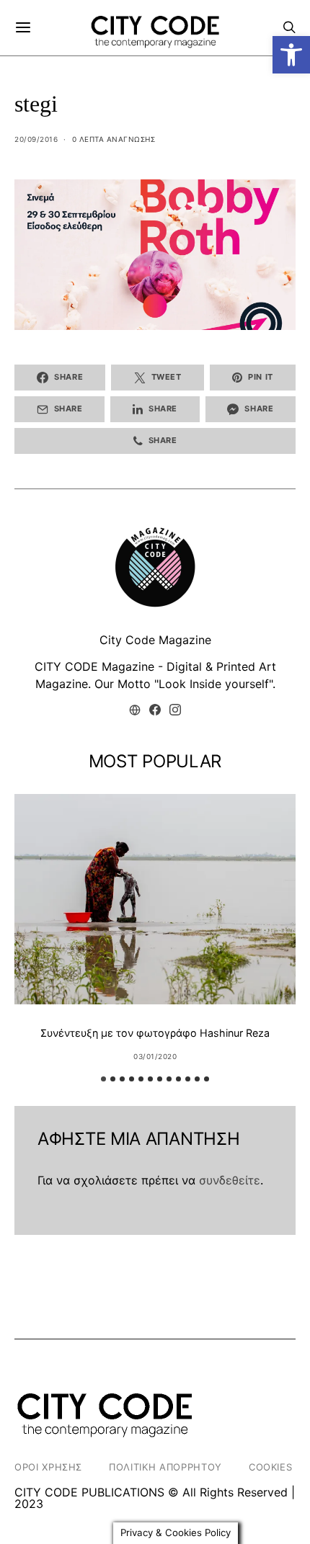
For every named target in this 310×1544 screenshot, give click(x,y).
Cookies (271, 1467)
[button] (291, 54)
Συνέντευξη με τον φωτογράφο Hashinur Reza (155, 1033)
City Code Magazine (155, 640)
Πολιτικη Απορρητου (165, 1467)
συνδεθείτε (229, 1180)
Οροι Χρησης (48, 1467)
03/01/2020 (155, 1056)
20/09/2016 (36, 139)
